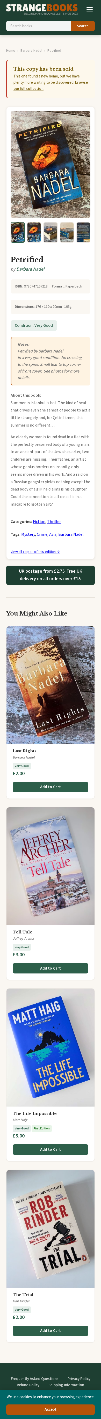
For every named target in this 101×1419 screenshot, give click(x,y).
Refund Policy (28, 1385)
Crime (42, 534)
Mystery (28, 534)
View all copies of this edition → (35, 551)
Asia (52, 534)
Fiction (39, 522)
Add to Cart (50, 787)
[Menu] (89, 9)
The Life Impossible (35, 1113)
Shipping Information (66, 1385)
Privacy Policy (79, 1379)
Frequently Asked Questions (35, 1379)
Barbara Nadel (31, 50)
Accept (51, 1409)
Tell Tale (22, 932)
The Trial (23, 1294)
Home (10, 50)
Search (83, 26)
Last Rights (25, 750)
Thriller (54, 522)
